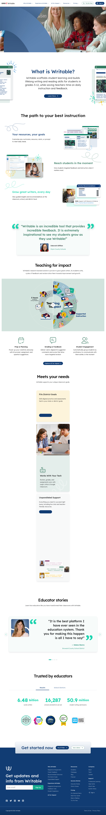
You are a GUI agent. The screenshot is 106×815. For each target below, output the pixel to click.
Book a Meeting (75, 798)
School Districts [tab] (59, 688)
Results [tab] (42, 688)
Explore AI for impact (52, 363)
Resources (74, 766)
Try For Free (74, 800)
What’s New (91, 786)
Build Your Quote (75, 795)
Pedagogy (74, 772)
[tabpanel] (53, 711)
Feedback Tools (52, 788)
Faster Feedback (52, 772)
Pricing (73, 790)
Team (90, 772)
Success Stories (75, 781)
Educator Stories (75, 784)
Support (90, 778)
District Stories (75, 786)
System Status (92, 788)
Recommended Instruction (55, 774)
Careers (90, 774)
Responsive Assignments (54, 770)
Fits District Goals (52, 777)
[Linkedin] (23, 801)
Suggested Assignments (54, 786)
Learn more (45, 415)
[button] (50, 659)
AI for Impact (52, 795)
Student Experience (53, 791)
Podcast (73, 777)
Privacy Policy (96, 810)
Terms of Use (87, 810)
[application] (32, 3)
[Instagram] (15, 801)
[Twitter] (11, 801)
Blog (72, 774)
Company (91, 766)
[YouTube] (19, 801)
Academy (73, 770)
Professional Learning (94, 781)
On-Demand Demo (76, 793)
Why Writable (52, 766)
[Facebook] (7, 801)
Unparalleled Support (53, 779)
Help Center (91, 784)
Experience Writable (54, 783)
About (90, 770)
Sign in (93, 792)
